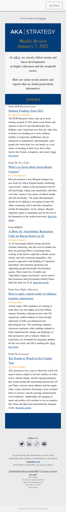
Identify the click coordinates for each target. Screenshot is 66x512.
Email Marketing (24, 509)
